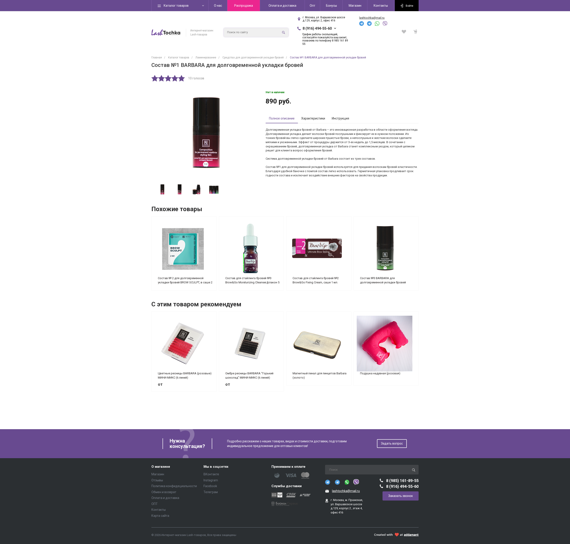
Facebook (210, 486)
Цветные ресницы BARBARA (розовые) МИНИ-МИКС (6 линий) (185, 375)
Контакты (158, 509)
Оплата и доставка (165, 498)
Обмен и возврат (163, 492)
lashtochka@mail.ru (372, 17)
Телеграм (211, 492)
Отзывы (157, 480)
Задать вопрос (392, 443)
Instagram (211, 480)
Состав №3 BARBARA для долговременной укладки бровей (383, 280)
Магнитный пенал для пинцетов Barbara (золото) (319, 375)
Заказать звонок (400, 496)
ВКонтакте (211, 474)
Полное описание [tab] (282, 118)
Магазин (157, 474)
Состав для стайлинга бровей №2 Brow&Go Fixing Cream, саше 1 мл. (316, 280)
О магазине (160, 467)
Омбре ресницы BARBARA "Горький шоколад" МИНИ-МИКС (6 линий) (249, 375)
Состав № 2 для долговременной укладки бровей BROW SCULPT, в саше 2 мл (185, 280)
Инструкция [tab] (340, 118)
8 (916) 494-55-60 (317, 28)
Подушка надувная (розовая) (380, 373)
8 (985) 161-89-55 (402, 480)
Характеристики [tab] (313, 118)
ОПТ (154, 504)
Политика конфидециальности (174, 486)
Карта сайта (160, 515)
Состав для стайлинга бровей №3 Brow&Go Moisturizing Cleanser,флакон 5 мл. (252, 280)
